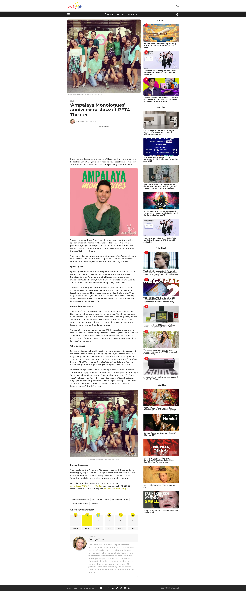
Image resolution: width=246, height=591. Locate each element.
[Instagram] (108, 588)
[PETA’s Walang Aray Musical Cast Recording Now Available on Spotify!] (161, 397)
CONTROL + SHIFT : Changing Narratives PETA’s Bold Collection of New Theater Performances (159, 460)
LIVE (122, 14)
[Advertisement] (104, 141)
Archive (92, 588)
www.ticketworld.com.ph (116, 489)
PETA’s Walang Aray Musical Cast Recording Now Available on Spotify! (159, 409)
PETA (107, 499)
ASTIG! (109, 528)
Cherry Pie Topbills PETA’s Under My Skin (159, 486)
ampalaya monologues (80, 499)
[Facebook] (104, 588)
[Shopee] (125, 588)
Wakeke (75, 528)
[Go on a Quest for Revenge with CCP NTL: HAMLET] (161, 422)
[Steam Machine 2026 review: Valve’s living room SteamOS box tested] (161, 314)
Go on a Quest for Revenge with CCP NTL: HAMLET (159, 434)
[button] (177, 6)
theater (94, 503)
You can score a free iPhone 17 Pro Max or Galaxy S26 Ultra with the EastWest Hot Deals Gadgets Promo (160, 99)
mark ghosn (97, 499)
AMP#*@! (120, 528)
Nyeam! (133, 528)
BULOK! (87, 528)
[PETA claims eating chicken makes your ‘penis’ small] (161, 499)
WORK (110, 14)
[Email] (101, 588)
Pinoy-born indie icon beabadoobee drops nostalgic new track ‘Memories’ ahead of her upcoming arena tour (160, 186)
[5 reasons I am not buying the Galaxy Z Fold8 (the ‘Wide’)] (161, 366)
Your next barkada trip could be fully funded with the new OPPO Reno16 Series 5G (159, 73)
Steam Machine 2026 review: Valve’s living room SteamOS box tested (159, 326)
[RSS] (129, 588)
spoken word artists (80, 503)
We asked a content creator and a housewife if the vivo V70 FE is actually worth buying (160, 352)
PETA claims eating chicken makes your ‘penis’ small (161, 511)
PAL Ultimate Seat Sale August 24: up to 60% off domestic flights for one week (159, 46)
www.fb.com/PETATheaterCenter (86, 486)
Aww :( (98, 528)
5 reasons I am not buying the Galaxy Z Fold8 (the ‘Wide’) (160, 378)
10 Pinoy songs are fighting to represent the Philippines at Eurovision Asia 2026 (160, 159)
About (75, 588)
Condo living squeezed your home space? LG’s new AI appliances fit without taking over (158, 132)
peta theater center (120, 499)
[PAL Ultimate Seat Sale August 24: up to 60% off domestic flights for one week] (161, 33)
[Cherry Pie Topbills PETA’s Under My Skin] (161, 474)
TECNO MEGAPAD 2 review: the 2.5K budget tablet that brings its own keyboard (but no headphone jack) (159, 300)
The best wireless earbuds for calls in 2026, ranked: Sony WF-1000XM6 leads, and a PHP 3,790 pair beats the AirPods (160, 273)
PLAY (133, 14)
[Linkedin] (112, 588)
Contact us (83, 588)
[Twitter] (117, 588)
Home (69, 588)
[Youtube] (121, 588)
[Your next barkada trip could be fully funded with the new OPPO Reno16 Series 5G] (161, 60)
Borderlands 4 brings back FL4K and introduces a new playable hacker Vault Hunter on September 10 (160, 213)
